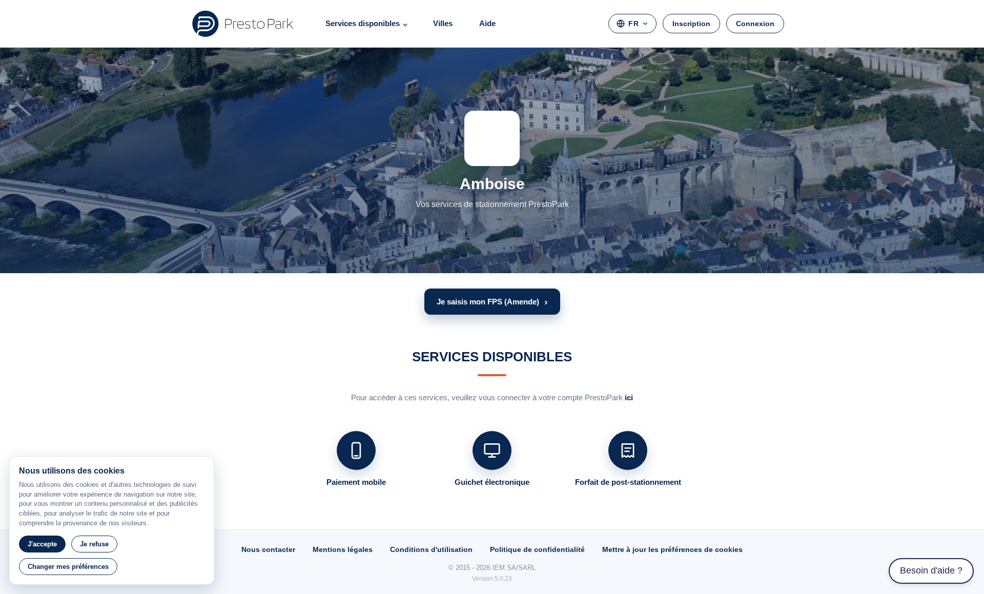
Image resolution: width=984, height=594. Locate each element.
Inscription (691, 23)
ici (629, 397)
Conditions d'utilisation (431, 549)
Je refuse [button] (94, 544)
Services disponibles (362, 23)
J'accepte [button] (42, 544)
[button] (492, 302)
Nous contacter (268, 549)
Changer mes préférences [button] (68, 566)
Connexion (755, 23)
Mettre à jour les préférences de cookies (672, 549)
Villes (443, 23)
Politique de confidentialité (537, 549)
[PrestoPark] (243, 23)
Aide (487, 23)
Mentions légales (343, 549)
